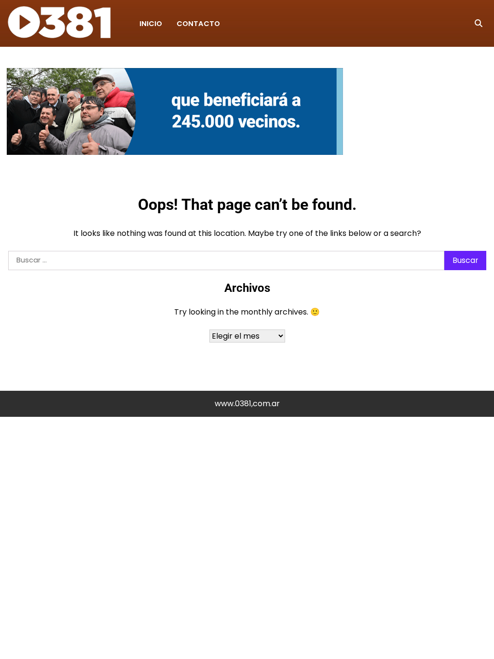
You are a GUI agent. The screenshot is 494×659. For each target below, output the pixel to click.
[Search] (478, 23)
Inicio (150, 23)
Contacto (198, 23)
